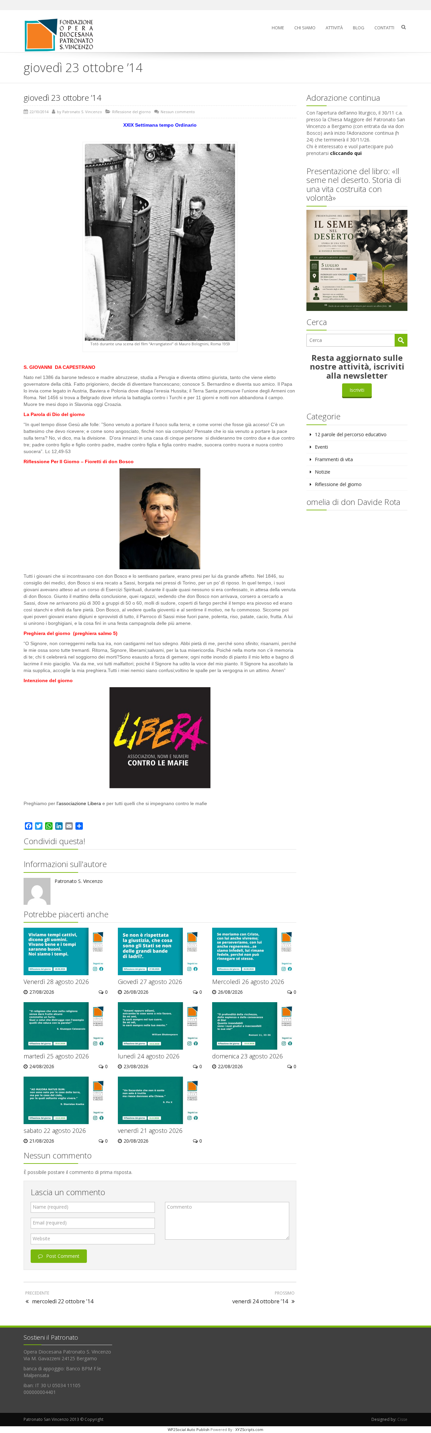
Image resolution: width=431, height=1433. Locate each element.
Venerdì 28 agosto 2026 (56, 982)
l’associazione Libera (79, 803)
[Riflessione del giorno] (62, 35)
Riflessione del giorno (131, 111)
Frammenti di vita (334, 459)
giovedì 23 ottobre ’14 (62, 97)
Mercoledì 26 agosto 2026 (248, 982)
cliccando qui (346, 153)
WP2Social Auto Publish (188, 1429)
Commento (179, 1207)
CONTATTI (384, 28)
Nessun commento (178, 111)
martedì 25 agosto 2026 (56, 1056)
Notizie (322, 472)
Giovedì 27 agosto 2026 (150, 982)
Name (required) (50, 1207)
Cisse (402, 1419)
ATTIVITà (334, 28)
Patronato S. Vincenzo (82, 111)
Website (41, 1238)
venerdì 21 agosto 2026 (150, 1130)
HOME (278, 28)
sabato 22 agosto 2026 (55, 1130)
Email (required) (50, 1222)
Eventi (321, 447)
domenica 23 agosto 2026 (247, 1056)
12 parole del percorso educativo (351, 434)
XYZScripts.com (249, 1429)
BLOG (358, 28)
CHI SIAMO (305, 28)
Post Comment (62, 1256)
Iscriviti (357, 390)
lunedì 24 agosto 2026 (148, 1056)
